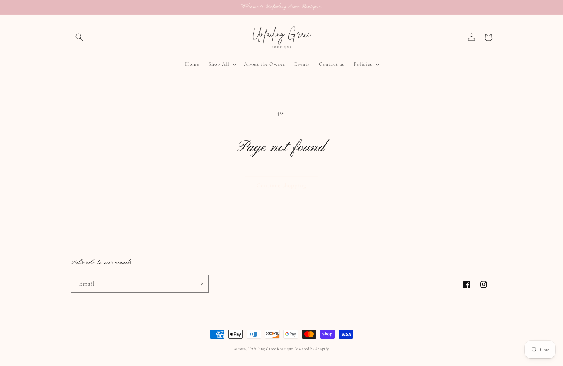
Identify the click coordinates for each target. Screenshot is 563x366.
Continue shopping (281, 185)
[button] (79, 37)
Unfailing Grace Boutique (270, 348)
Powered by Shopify (312, 348)
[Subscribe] (199, 284)
